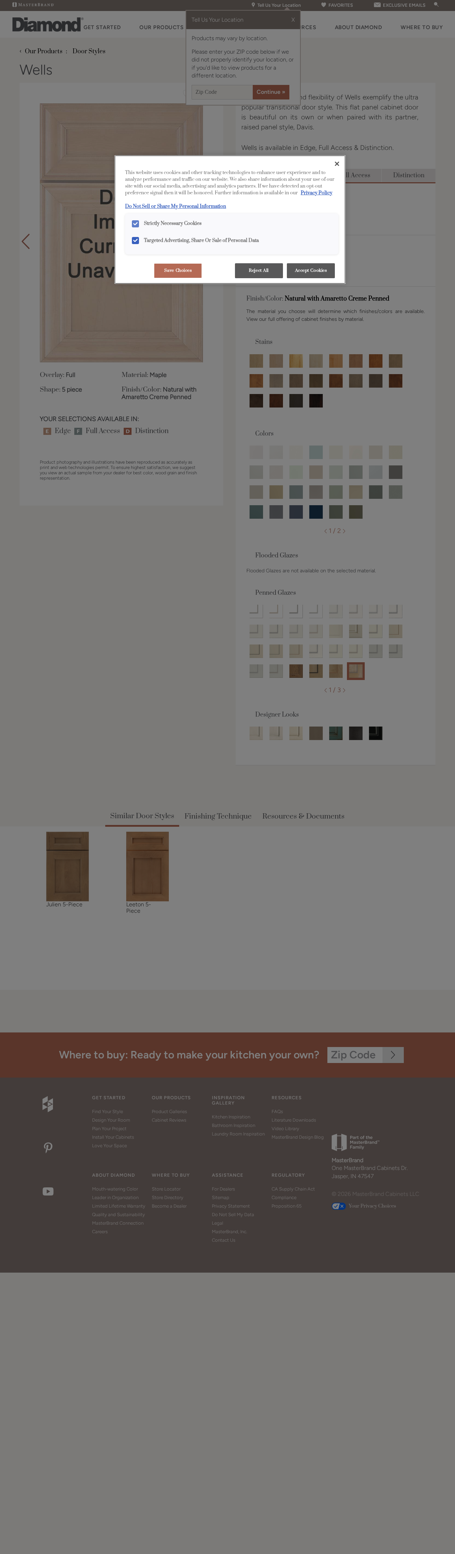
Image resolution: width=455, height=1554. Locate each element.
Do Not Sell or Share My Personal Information (175, 206)
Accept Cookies (311, 270)
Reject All (259, 270)
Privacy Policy (316, 193)
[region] (230, 219)
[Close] (337, 164)
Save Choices (178, 270)
